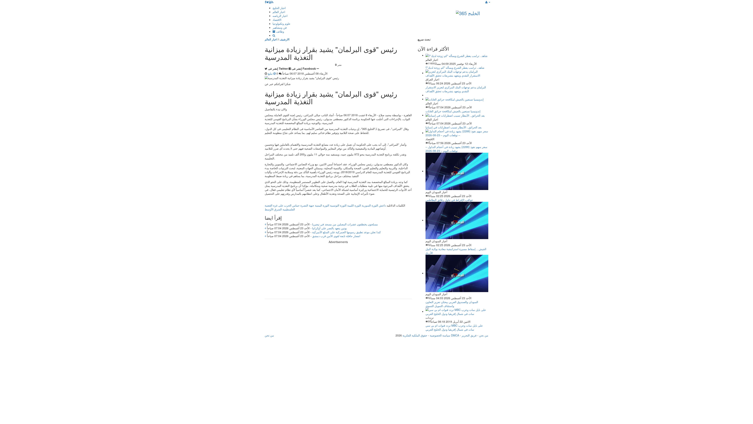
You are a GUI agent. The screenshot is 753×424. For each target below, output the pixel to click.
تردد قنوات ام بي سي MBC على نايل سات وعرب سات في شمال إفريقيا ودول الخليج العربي (454, 327)
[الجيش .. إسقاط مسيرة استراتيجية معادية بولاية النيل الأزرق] (457, 220)
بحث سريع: (424, 39)
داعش (382, 205)
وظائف (279, 31)
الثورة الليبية (354, 205)
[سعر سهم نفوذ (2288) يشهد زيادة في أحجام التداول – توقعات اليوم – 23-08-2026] (457, 133)
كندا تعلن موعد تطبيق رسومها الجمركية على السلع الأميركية (323, 232)
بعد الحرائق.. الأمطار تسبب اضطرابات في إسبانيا (454, 127)
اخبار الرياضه (280, 16)
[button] (487, 2)
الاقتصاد (277, 20)
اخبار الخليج (279, 8)
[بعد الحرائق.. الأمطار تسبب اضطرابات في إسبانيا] (455, 115)
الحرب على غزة (282, 205)
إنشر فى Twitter (278, 68)
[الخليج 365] (468, 12)
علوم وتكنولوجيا (281, 24)
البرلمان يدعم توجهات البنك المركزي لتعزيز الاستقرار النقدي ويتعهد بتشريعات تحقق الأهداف (456, 89)
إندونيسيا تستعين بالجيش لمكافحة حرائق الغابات (453, 111)
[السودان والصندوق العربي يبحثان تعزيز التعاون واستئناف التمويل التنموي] (457, 273)
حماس (296, 205)
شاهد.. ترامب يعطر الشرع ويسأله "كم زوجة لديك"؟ (455, 67)
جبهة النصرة (307, 205)
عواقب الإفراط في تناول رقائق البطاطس (449, 200)
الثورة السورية (370, 205)
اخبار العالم (279, 12)
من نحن (483, 335)
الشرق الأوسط (273, 209)
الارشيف (284, 39)
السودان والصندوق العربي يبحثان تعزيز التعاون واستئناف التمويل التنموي (452, 304)
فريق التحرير (469, 335)
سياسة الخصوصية (440, 335)
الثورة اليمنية (322, 205)
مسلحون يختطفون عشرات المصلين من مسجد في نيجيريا (322, 224)
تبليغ (270, 73)
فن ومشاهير (280, 27)
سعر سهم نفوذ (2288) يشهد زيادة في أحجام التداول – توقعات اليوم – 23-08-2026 (456, 149)
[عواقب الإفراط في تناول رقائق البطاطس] (457, 171)
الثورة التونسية (338, 205)
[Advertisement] (338, 271)
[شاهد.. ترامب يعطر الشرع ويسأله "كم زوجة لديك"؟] (456, 55)
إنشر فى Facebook (304, 68)
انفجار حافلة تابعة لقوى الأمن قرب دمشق (313, 236)
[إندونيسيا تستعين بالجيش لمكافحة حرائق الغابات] (455, 99)
